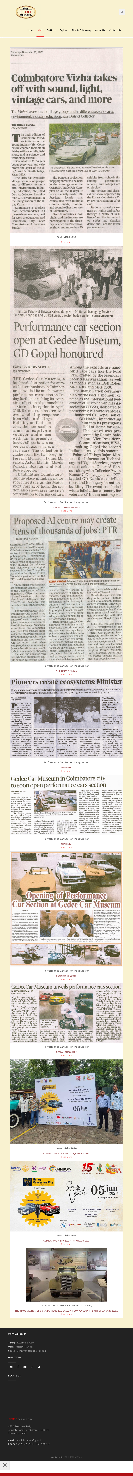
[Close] (5, 1465)
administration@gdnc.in (29, 1440)
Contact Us (115, 30)
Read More (66, 242)
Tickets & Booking (81, 30)
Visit (40, 30)
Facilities (51, 30)
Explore (63, 30)
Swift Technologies (73, 1457)
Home (30, 30)
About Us (100, 30)
